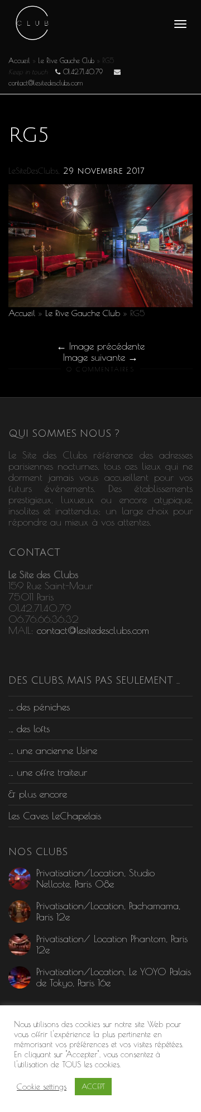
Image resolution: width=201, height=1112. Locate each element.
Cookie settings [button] (41, 1086)
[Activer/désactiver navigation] (180, 24)
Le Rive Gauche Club (66, 60)
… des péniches (39, 707)
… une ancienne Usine (52, 750)
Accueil (19, 60)
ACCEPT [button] (93, 1086)
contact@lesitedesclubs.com (93, 630)
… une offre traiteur (47, 772)
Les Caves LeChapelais (54, 816)
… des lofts (29, 728)
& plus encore (37, 794)
